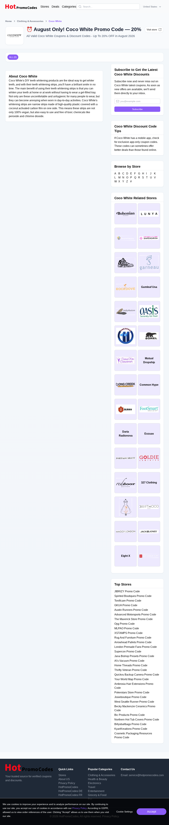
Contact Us (128, 769)
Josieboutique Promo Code (130, 697)
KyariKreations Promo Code (130, 728)
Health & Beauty (97, 779)
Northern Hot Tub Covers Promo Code (136, 719)
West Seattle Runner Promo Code (134, 701)
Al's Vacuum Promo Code (129, 660)
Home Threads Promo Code (130, 665)
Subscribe (137, 109)
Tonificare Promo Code (127, 600)
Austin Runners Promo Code (131, 609)
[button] (152, 6)
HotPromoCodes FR (70, 795)
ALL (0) (13, 57)
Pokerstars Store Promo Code (131, 692)
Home (8, 21)
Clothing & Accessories (30, 21)
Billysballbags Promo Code (130, 724)
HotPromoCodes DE (70, 791)
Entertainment (96, 791)
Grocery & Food (97, 795)
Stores (44, 6)
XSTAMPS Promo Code (128, 633)
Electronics (94, 783)
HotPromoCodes (68, 787)
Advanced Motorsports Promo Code (135, 614)
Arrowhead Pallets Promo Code (133, 642)
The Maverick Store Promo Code (133, 619)
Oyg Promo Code (124, 623)
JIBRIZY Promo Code (127, 591)
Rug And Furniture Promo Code (132, 637)
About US (64, 779)
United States (150, 6)
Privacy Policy (66, 783)
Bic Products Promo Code (129, 715)
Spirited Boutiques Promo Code (133, 596)
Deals (55, 6)
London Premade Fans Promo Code (135, 646)
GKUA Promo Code (125, 605)
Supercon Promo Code (127, 651)
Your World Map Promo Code (131, 679)
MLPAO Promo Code (126, 628)
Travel (91, 787)
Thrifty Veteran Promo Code (130, 670)
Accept (151, 811)
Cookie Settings (124, 811)
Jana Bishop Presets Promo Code (134, 656)
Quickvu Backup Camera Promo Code (136, 674)
